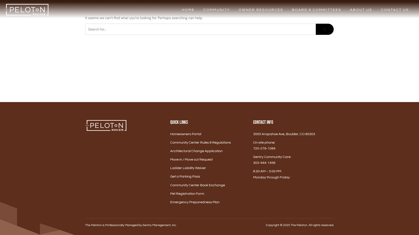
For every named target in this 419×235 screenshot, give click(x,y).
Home (188, 10)
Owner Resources (261, 10)
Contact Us (395, 10)
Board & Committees (316, 10)
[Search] (325, 29)
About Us (361, 10)
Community (216, 10)
